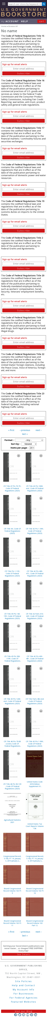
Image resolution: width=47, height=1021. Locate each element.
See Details (23, 954)
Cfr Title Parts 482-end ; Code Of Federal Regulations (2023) (35, 701)
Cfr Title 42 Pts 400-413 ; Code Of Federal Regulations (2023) (34, 573)
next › (38, 430)
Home (3, 26)
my (10, 21)
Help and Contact (23, 985)
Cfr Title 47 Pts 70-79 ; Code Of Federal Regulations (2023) (12, 488)
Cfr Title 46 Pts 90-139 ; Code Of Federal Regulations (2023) (12, 786)
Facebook (15, 1014)
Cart (41, 21)
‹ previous (25, 430)
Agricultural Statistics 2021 (12, 821)
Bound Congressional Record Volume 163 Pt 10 (35, 890)
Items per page (19, 447)
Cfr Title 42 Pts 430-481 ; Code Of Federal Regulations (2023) (34, 658)
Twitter (19, 1014)
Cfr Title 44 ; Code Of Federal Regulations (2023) (12, 531)
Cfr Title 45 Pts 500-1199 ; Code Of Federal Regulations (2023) (12, 658)
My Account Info (23, 989)
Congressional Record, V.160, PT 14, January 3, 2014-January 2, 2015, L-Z (35, 858)
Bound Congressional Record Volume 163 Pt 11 (12, 923)
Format (8, 440)
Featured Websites (23, 1001)
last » (25, 434)
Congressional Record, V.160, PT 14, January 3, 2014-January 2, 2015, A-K (12, 858)
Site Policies (23, 981)
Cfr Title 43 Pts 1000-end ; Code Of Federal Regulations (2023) (34, 488)
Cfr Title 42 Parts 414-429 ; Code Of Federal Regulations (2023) (35, 616)
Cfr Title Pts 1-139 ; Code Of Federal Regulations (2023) (12, 573)
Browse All (13, 26)
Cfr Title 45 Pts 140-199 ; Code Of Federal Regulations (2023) (12, 616)
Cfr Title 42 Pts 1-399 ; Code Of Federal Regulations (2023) (35, 531)
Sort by (15, 443)
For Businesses (23, 993)
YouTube (27, 1014)
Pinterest (31, 1014)
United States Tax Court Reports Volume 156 (35, 826)
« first (11, 430)
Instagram (23, 1014)
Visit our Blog (23, 1011)
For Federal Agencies (24, 997)
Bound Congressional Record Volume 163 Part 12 (34, 923)
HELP (24, 21)
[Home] (23, 15)
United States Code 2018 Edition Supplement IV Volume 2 (35, 784)
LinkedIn (35, 1014)
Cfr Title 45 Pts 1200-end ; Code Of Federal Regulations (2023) (12, 701)
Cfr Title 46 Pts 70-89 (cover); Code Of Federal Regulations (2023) (12, 743)
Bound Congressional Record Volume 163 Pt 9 (12, 890)
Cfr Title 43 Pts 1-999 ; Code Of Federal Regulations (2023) (35, 743)
